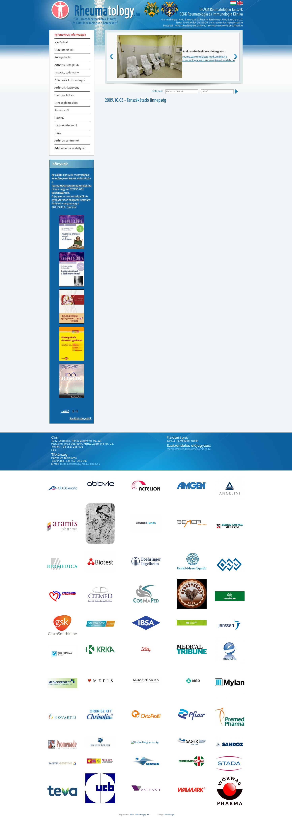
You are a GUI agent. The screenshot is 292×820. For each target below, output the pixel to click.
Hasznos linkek (64, 95)
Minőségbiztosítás (66, 102)
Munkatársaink (63, 49)
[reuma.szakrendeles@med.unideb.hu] (190, 25)
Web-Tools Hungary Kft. (140, 815)
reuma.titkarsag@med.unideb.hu (72, 185)
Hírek (57, 133)
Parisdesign (169, 815)
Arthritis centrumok (66, 140)
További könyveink (81, 418)
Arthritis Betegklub (66, 64)
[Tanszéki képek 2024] (149, 77)
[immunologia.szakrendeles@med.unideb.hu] (225, 25)
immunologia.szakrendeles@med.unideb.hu (208, 60)
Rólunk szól (61, 110)
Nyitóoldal (61, 42)
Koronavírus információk (70, 34)
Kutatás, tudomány (66, 72)
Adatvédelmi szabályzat (70, 148)
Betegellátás (62, 57)
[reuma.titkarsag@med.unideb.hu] (229, 22)
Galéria (59, 117)
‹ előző (65, 411)
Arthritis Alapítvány (66, 87)
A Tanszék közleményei (69, 80)
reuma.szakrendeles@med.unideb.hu (204, 56)
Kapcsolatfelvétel (65, 125)
